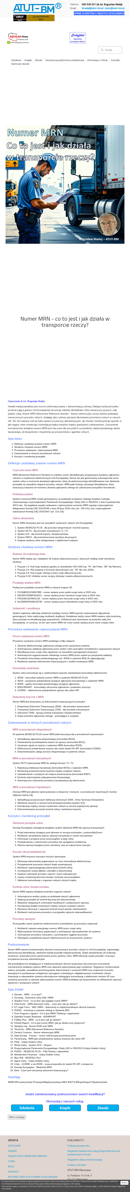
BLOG (11, 1166)
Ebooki (38, 60)
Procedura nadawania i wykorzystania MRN (36, 450)
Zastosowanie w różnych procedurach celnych (37, 453)
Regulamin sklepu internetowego (84, 1159)
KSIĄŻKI (12, 1151)
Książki (28, 60)
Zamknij (124, 1182)
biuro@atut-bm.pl (114, 8)
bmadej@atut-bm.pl (92, 8)
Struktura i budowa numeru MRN (30, 447)
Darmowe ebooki (20, 64)
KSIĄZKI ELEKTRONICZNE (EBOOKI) (27, 1156)
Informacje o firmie (97, 60)
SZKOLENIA (14, 1146)
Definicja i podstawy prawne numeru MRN (35, 444)
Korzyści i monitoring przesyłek (29, 456)
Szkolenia (16, 60)
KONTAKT (13, 1171)
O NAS (11, 1161)
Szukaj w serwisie (76, 1165)
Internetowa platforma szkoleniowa (65, 60)
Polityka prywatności (78, 1146)
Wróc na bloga (16, 1117)
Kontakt (115, 60)
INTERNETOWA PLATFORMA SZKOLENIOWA (33, 1177)
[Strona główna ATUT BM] (37, 7)
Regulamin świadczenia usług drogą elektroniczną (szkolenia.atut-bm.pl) (93, 1152)
